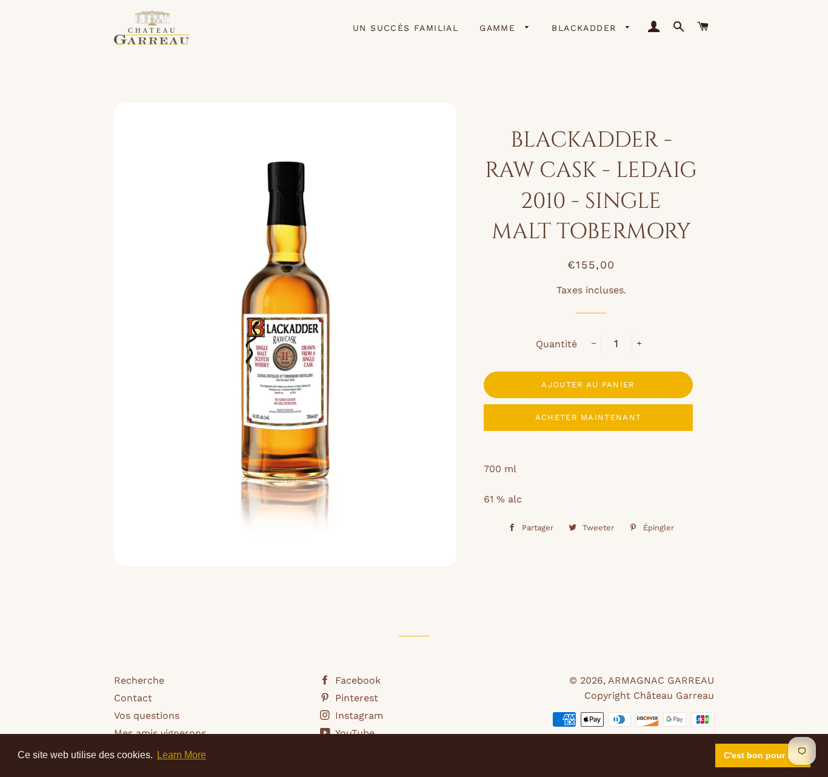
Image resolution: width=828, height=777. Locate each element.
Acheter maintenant (588, 417)
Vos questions (146, 715)
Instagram (357, 715)
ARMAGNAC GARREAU (661, 680)
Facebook (356, 680)
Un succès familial (405, 28)
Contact (133, 698)
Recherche (139, 680)
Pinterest (355, 698)
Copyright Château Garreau (649, 695)
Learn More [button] (181, 755)
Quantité (556, 344)
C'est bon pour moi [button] (763, 755)
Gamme (499, 28)
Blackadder (585, 28)
